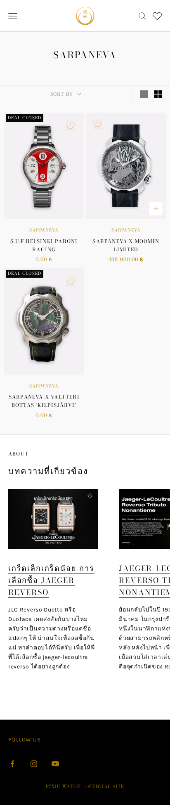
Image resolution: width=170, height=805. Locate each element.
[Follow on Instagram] (34, 764)
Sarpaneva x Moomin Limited (125, 245)
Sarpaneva (44, 230)
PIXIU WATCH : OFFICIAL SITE (85, 786)
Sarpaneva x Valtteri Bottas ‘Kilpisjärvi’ (44, 401)
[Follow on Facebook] (12, 764)
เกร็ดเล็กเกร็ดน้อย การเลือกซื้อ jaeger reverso (51, 580)
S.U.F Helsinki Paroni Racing (44, 245)
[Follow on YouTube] (55, 764)
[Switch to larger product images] (144, 94)
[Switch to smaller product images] (158, 94)
